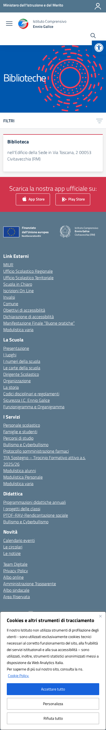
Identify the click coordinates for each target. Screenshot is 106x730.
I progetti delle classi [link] (21, 508)
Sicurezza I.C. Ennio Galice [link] (26, 400)
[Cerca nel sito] (93, 36)
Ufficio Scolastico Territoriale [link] (28, 277)
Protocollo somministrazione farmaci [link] (36, 451)
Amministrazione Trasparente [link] (29, 583)
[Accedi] (98, 6)
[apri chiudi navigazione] (9, 24)
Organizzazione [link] (17, 380)
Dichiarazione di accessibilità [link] (28, 316)
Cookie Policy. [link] (18, 675)
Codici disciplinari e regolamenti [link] (31, 393)
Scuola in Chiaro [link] (17, 284)
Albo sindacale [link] (16, 590)
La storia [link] (11, 387)
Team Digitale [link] (15, 564)
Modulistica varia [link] (18, 329)
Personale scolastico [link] (21, 425)
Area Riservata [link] (16, 596)
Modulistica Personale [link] (23, 477)
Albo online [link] (13, 577)
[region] (53, 670)
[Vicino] (100, 616)
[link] (99, 48)
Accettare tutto (53, 689)
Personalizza (53, 703)
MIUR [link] (8, 264)
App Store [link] (36, 199)
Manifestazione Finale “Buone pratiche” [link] (39, 323)
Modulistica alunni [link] (19, 470)
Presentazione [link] (16, 348)
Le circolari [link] (12, 547)
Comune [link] (10, 303)
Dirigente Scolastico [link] (21, 374)
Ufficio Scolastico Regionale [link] (28, 271)
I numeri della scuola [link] (21, 361)
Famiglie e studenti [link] (20, 431)
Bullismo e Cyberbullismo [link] (25, 444)
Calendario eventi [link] (19, 540)
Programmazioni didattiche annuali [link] (34, 502)
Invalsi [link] (9, 297)
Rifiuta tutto (53, 718)
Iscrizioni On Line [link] (18, 290)
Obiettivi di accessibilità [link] (24, 310)
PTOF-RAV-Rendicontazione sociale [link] (35, 515)
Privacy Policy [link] (15, 570)
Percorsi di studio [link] (18, 438)
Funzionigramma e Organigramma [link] (33, 406)
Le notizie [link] (12, 553)
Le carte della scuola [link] (21, 367)
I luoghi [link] (9, 354)
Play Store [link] (76, 199)
